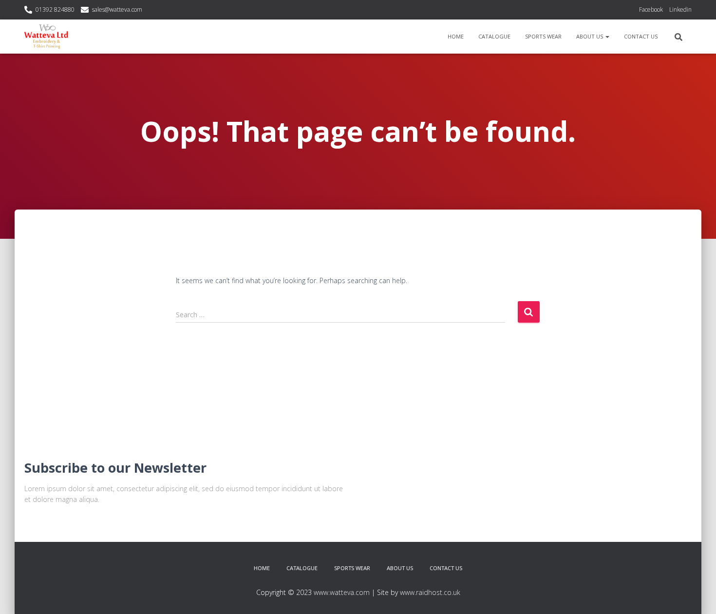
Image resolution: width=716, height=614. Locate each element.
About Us (590, 36)
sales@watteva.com (117, 9)
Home (456, 36)
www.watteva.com (342, 592)
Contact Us (641, 36)
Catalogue (494, 36)
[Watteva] (46, 36)
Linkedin (680, 9)
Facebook (651, 9)
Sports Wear (543, 36)
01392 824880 (55, 9)
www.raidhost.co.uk (430, 592)
